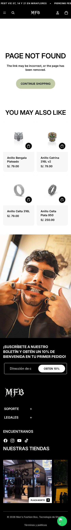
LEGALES (11, 417)
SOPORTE (11, 409)
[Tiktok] (26, 440)
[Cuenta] (57, 12)
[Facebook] (5, 440)
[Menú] (4, 12)
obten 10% (52, 368)
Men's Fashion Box (27, 516)
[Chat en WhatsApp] (62, 521)
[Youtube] (19, 440)
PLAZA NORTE (35, 500)
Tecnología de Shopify (51, 516)
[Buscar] (13, 12)
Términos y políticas (35, 525)
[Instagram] (12, 440)
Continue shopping (35, 83)
